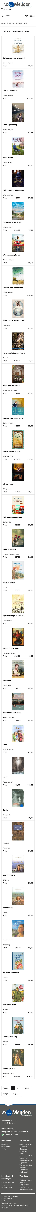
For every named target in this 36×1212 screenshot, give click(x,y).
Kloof (5, 777)
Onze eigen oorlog (10, 125)
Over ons (4, 1144)
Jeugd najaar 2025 (26, 1144)
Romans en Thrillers (26, 1156)
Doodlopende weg (10, 1037)
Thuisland (7, 681)
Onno (5, 744)
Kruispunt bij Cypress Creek (13, 320)
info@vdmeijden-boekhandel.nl (14, 1132)
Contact (4, 1149)
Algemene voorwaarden (10, 1196)
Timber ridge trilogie (11, 648)
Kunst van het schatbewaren (14, 353)
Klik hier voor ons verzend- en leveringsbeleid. (7, 1185)
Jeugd (21, 1154)
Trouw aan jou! (9, 1069)
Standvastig (7, 908)
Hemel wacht (8, 940)
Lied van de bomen (10, 91)
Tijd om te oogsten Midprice (13, 616)
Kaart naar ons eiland (11, 386)
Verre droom (8, 158)
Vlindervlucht (8, 484)
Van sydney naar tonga (12, 713)
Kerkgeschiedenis (25, 1160)
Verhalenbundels (25, 1165)
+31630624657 (11, 1135)
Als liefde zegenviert (11, 972)
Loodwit (6, 843)
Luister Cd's (23, 1158)
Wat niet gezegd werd (11, 255)
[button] (5, 16)
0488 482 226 (7, 1129)
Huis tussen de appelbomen (13, 190)
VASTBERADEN (9, 875)
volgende (26, 1088)
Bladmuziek (23, 1172)
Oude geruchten (9, 549)
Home (3, 23)
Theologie (23, 1147)
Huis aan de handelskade (12, 517)
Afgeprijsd (10, 23)
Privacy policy (6, 1199)
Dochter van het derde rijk (13, 418)
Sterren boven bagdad (11, 451)
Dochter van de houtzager (13, 287)
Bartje (5, 810)
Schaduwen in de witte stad (13, 58)
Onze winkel (5, 1147)
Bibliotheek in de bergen (12, 222)
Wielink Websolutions (9, 1203)
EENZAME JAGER (9, 1005)
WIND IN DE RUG (9, 582)
